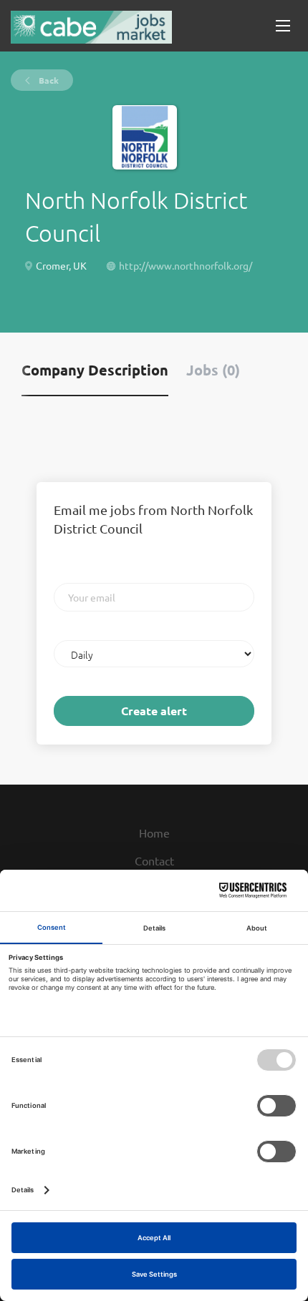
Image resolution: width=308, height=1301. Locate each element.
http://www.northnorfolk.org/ (185, 265)
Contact (154, 860)
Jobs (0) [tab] (213, 369)
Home (154, 832)
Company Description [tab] (94, 369)
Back (48, 80)
